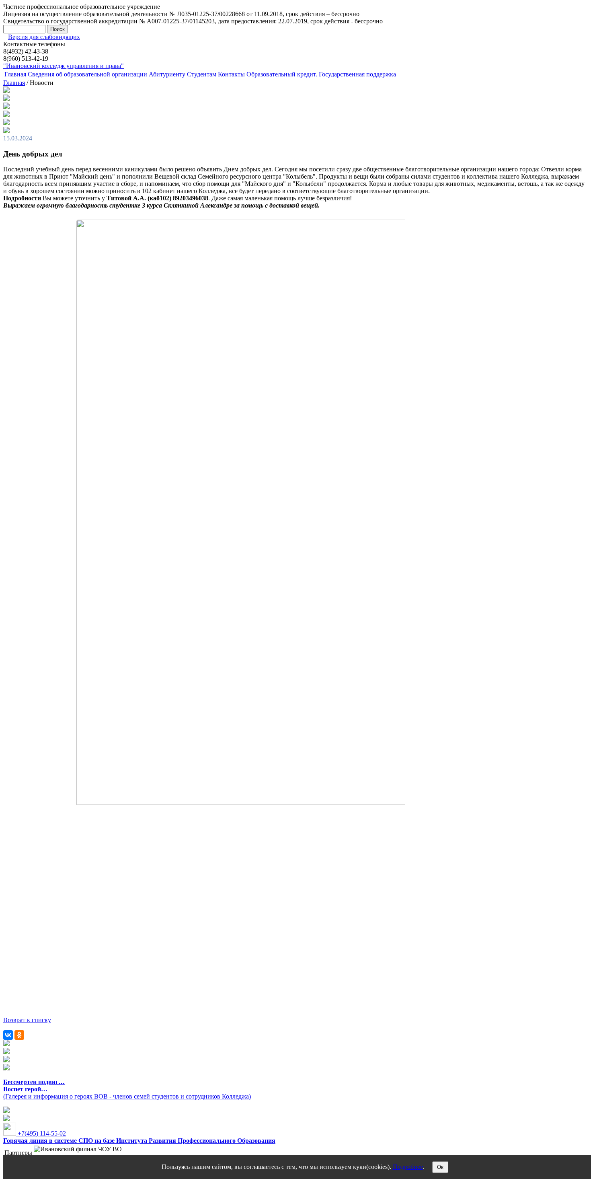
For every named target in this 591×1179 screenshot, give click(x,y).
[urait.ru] (6, 1052)
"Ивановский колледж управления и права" (63, 65)
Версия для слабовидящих (44, 36)
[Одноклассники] (19, 1035)
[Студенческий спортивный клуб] (6, 1044)
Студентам (201, 74)
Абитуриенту (167, 74)
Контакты (231, 74)
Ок (440, 1167)
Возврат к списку (27, 1019)
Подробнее (408, 1166)
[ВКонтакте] (8, 1035)
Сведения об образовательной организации (87, 74)
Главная (15, 74)
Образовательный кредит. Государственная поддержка (321, 74)
